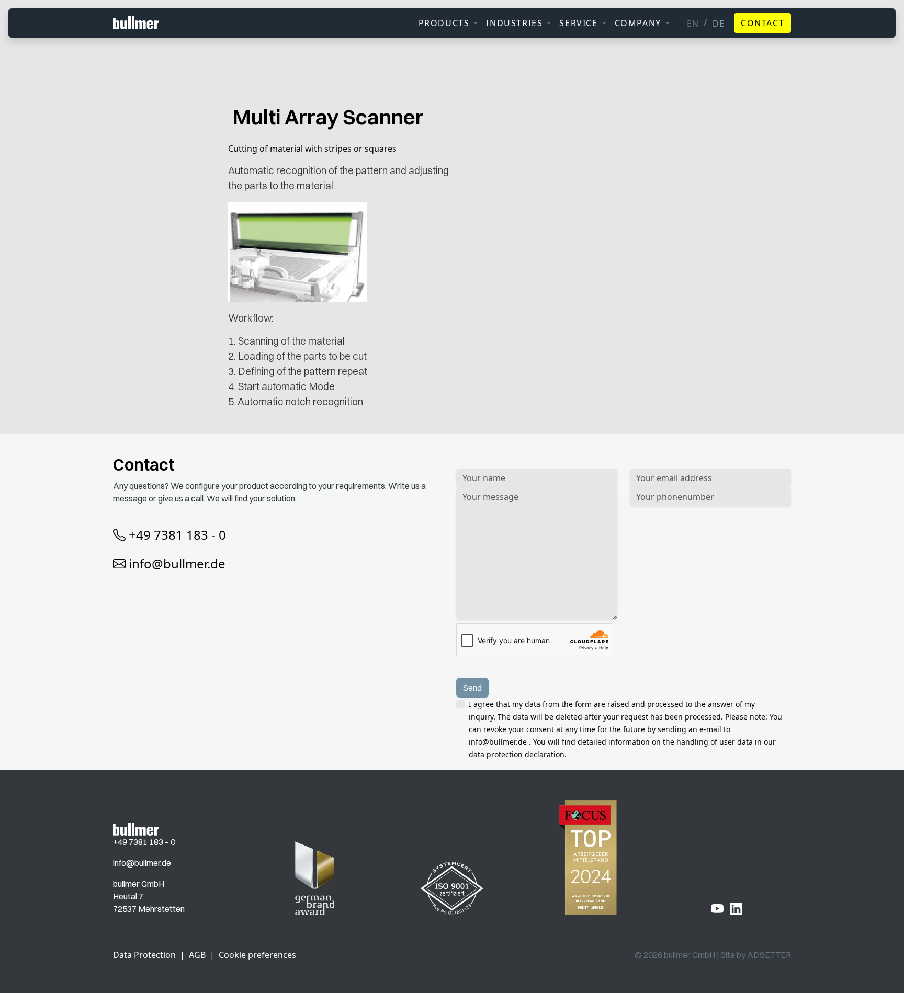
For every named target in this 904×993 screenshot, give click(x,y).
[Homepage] (136, 828)
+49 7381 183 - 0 (177, 534)
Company (638, 23)
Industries (514, 23)
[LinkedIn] (736, 908)
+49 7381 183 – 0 (144, 842)
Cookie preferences (257, 955)
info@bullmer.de (177, 563)
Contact (762, 23)
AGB (197, 955)
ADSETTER (769, 955)
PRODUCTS (444, 23)
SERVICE (578, 23)
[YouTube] (717, 908)
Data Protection (144, 955)
